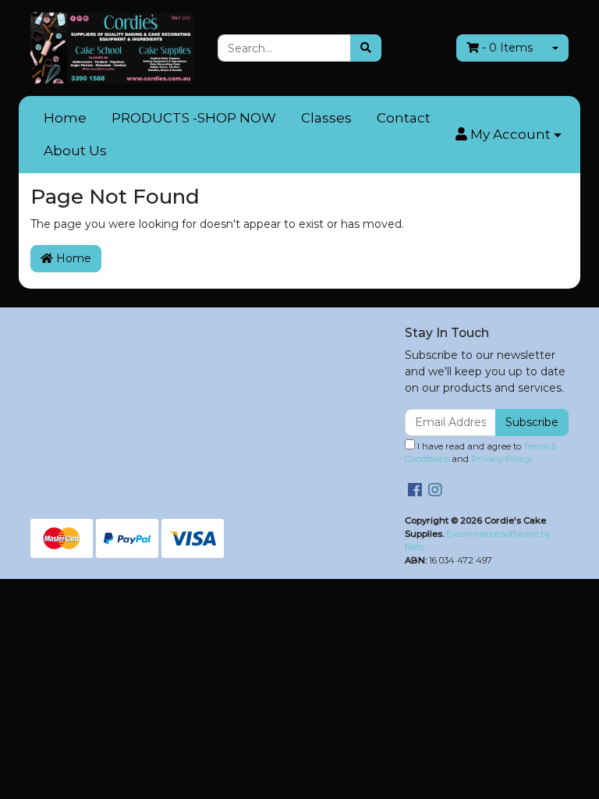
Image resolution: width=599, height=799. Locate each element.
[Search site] (365, 48)
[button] (508, 135)
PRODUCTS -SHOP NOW (194, 118)
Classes (326, 118)
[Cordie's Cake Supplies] (112, 47)
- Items (507, 48)
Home (65, 118)
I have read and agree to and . (481, 453)
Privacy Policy (500, 458)
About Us (75, 150)
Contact (404, 118)
